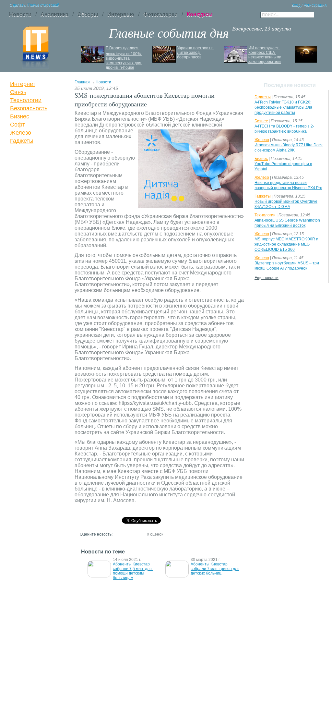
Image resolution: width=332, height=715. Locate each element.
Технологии (26, 100)
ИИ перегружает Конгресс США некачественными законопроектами (265, 55)
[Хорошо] (135, 534)
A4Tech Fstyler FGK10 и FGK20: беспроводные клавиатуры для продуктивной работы (283, 107)
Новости (103, 82)
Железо (20, 132)
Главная (82, 82)
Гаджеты (21, 141)
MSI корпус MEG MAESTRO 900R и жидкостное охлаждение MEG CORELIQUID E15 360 (286, 244)
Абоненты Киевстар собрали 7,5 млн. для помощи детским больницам (133, 571)
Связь (18, 92)
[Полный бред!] (117, 534)
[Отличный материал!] (141, 534)
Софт (17, 124)
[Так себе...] (129, 534)
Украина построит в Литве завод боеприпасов (195, 52)
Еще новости (267, 277)
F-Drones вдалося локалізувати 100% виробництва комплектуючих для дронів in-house (124, 58)
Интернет (22, 84)
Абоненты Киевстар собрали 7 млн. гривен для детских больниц (216, 569)
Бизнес (19, 116)
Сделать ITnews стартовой (34, 5)
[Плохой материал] (123, 534)
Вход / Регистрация (309, 5)
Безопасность (28, 108)
